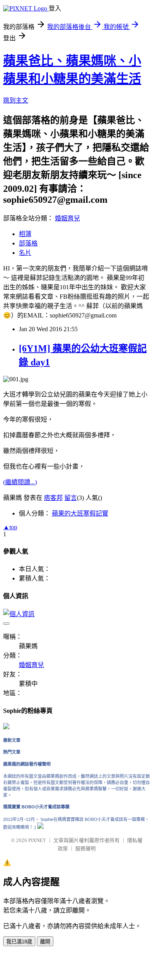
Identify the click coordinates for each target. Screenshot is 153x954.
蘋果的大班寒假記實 (80, 513)
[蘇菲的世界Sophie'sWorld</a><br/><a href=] (6, 727)
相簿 (25, 234)
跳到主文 (15, 100)
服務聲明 (85, 848)
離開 (45, 942)
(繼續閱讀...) (20, 482)
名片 (25, 252)
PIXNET (37, 840)
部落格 (28, 243)
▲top (10, 527)
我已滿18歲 (19, 942)
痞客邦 (53, 497)
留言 (70, 497)
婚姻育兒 (67, 218)
